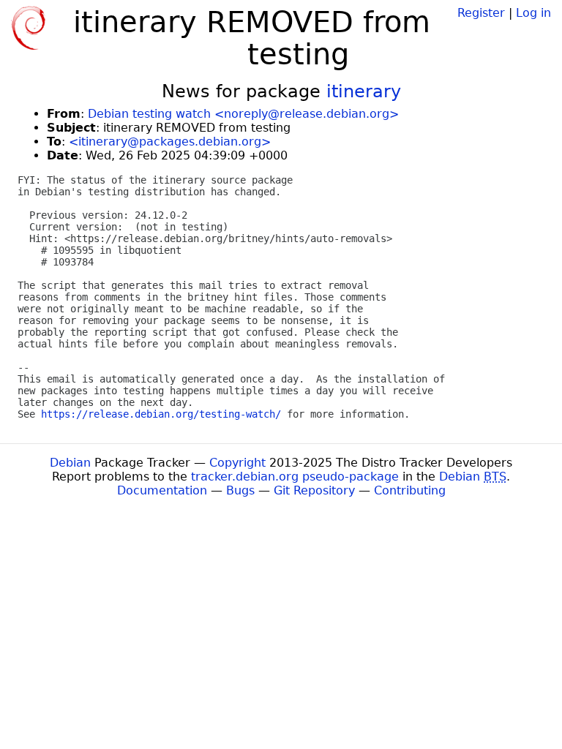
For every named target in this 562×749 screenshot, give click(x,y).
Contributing (410, 490)
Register (481, 13)
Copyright (237, 463)
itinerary (363, 91)
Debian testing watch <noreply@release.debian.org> (243, 114)
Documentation (162, 490)
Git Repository (314, 490)
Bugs (240, 490)
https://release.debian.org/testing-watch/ (161, 414)
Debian (70, 463)
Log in (533, 13)
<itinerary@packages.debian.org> (170, 141)
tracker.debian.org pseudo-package (295, 476)
